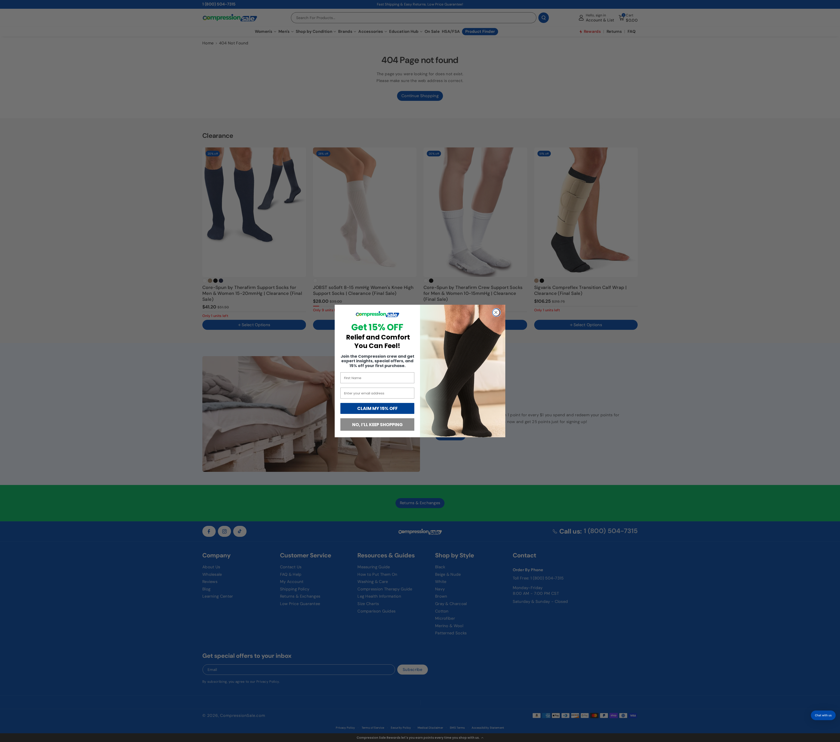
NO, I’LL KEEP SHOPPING (377, 425)
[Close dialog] (496, 312)
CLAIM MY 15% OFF (377, 408)
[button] (823, 715)
